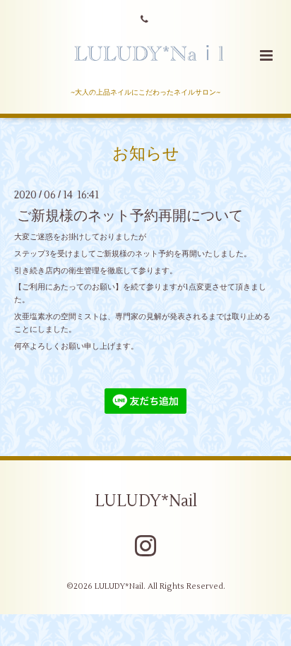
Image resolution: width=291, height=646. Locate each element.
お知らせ (145, 154)
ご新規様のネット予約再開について (130, 216)
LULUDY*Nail (146, 501)
